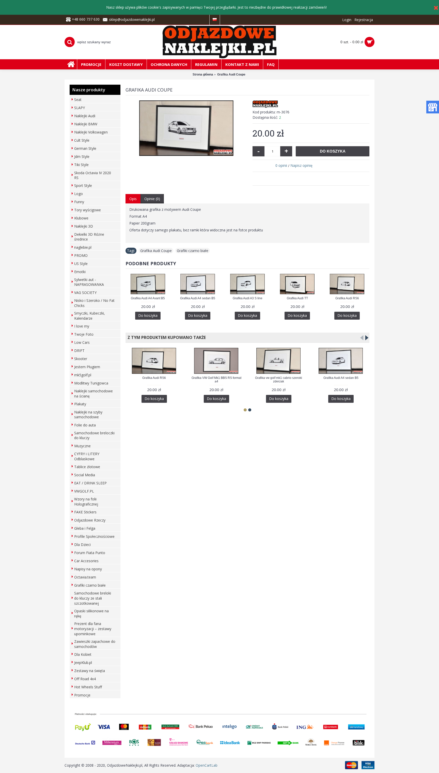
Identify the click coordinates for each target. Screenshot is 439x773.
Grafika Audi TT (297, 298)
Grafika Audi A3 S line (247, 298)
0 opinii (281, 165)
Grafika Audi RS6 (347, 298)
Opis (133, 198)
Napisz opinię (301, 165)
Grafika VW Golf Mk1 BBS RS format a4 (216, 379)
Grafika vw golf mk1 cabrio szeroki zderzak (278, 379)
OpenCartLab (206, 765)
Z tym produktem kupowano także (166, 337)
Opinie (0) (152, 198)
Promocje (82, 695)
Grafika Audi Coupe (156, 250)
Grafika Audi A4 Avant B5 (148, 298)
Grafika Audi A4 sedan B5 (197, 298)
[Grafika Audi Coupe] (186, 128)
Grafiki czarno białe (192, 250)
